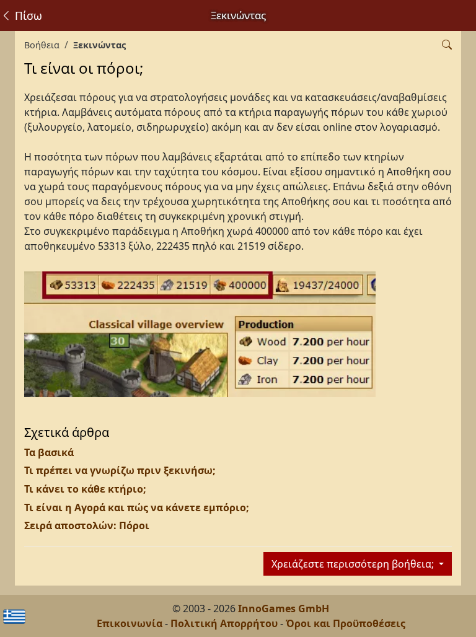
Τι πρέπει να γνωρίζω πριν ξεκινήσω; (120, 470)
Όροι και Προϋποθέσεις (345, 623)
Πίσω (27, 15)
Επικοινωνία (129, 623)
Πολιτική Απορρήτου (224, 623)
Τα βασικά (49, 452)
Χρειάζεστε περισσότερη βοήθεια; (353, 564)
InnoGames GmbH (283, 608)
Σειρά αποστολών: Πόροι (86, 525)
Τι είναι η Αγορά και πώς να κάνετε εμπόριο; (136, 507)
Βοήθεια (42, 45)
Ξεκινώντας (99, 45)
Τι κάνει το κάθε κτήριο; (85, 489)
